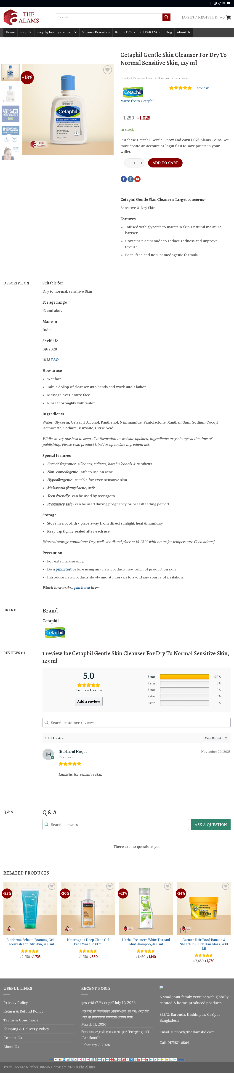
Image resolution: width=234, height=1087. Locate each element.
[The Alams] (26, 17)
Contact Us (12, 1037)
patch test (82, 587)
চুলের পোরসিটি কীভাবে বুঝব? (97, 1002)
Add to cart (165, 163)
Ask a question (211, 824)
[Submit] (166, 17)
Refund (26, 1011)
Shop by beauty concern (54, 32)
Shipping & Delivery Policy (26, 1028)
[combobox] (109, 17)
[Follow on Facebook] (211, 3)
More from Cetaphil (137, 100)
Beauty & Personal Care (136, 78)
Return (9, 1011)
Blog (168, 32)
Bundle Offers (125, 32)
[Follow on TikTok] (219, 3)
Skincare (163, 78)
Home (10, 32)
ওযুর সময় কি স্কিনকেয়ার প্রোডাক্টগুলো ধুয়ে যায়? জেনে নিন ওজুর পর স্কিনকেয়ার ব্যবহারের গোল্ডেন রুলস (115, 1014)
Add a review (88, 701)
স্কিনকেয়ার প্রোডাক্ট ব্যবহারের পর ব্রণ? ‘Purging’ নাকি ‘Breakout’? (115, 1034)
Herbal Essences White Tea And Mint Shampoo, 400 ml (146, 942)
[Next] (106, 110)
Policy (38, 1011)
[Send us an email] (224, 3)
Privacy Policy (15, 1002)
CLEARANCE (150, 32)
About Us (183, 32)
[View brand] (137, 92)
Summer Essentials (96, 32)
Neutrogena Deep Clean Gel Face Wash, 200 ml (88, 942)
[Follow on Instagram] (215, 3)
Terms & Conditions (20, 1020)
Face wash (181, 78)
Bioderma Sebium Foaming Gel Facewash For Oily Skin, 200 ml (30, 942)
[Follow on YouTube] (228, 3)
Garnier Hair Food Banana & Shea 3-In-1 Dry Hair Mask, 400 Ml (204, 944)
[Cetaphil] (60, 632)
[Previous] (30, 110)
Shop (23, 32)
